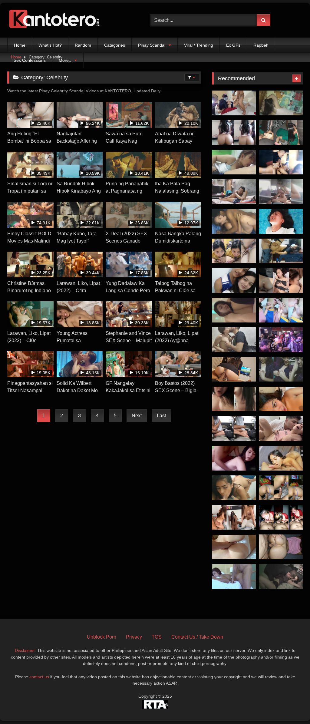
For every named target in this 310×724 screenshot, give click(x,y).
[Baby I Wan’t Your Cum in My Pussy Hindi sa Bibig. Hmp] (281, 399)
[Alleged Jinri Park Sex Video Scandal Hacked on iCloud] (234, 458)
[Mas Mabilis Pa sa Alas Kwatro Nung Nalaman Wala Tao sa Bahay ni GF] (234, 103)
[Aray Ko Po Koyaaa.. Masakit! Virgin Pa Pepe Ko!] (234, 576)
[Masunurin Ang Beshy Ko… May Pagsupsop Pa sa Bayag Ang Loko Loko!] (234, 251)
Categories (114, 45)
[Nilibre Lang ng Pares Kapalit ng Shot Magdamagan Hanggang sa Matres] (234, 517)
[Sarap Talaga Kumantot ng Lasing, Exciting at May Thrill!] (281, 576)
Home (19, 45)
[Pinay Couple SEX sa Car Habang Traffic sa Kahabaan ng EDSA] (234, 428)
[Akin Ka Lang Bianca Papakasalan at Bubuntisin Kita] (234, 310)
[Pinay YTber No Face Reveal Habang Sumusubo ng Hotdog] (281, 132)
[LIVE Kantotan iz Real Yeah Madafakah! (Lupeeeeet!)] (281, 339)
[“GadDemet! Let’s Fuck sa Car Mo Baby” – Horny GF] (281, 191)
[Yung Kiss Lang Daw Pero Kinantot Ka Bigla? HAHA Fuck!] (281, 280)
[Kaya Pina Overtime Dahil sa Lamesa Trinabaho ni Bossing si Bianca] (281, 251)
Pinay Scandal (151, 45)
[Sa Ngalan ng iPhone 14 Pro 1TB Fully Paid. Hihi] (281, 162)
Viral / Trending (198, 45)
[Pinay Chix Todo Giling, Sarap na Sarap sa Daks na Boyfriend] (234, 132)
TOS (157, 637)
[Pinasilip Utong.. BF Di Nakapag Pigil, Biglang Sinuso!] (281, 369)
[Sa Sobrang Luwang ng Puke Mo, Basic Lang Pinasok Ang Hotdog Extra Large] (281, 487)
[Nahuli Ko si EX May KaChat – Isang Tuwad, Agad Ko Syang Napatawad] (281, 546)
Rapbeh (261, 45)
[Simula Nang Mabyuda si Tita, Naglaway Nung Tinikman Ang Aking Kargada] (281, 310)
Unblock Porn (101, 637)
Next (137, 415)
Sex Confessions (30, 60)
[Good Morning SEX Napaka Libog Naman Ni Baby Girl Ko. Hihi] (234, 546)
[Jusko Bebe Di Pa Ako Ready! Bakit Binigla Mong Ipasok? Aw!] (281, 103)
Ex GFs (233, 45)
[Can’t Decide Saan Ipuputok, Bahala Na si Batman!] (234, 339)
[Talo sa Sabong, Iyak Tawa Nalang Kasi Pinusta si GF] (234, 221)
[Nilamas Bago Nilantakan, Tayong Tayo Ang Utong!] (234, 191)
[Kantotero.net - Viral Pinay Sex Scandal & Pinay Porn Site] (69, 20)
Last (161, 415)
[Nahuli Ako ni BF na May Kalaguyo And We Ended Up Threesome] (234, 487)
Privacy (134, 637)
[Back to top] (291, 706)
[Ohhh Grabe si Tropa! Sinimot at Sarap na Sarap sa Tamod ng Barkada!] (281, 517)
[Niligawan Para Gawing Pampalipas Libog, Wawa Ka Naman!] (234, 162)
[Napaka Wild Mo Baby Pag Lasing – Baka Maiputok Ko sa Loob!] (234, 399)
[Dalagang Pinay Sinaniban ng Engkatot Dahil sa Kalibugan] (281, 221)
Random (83, 45)
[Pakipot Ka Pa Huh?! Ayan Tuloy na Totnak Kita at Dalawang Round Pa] (281, 428)
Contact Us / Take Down (197, 637)
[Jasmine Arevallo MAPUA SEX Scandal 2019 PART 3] (234, 280)
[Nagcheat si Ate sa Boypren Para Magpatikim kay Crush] (281, 458)
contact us (39, 676)
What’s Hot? (50, 45)
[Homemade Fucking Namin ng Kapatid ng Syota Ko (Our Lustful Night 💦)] (234, 369)
